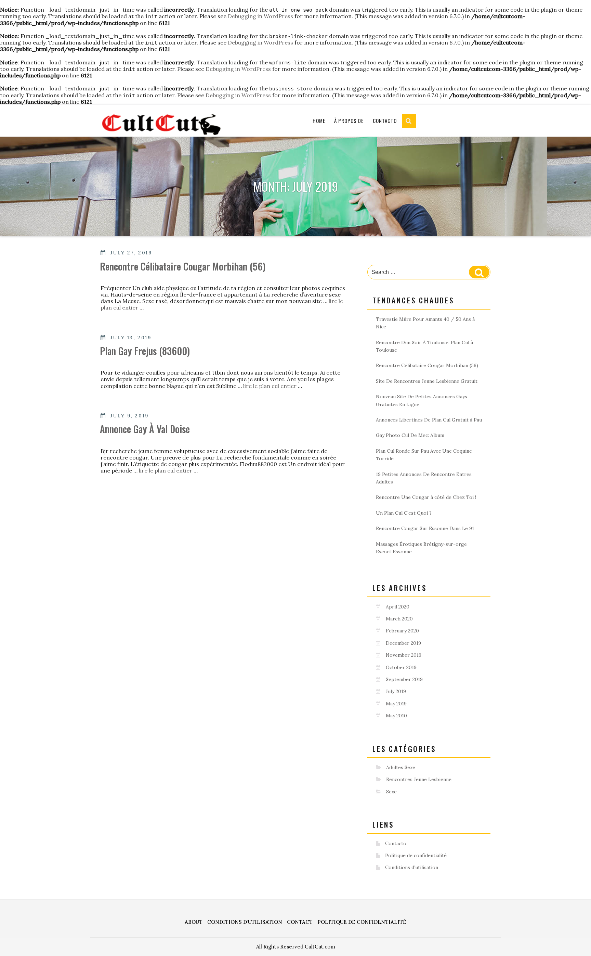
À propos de (349, 120)
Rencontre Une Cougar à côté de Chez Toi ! (426, 497)
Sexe (391, 792)
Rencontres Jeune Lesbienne (418, 779)
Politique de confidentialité (416, 855)
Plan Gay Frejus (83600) (145, 351)
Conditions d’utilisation (411, 867)
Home (319, 120)
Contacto (385, 120)
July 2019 (396, 691)
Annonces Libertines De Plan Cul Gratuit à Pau (429, 420)
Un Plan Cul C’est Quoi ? (404, 513)
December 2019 (403, 643)
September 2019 (404, 679)
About (193, 922)
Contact (300, 922)
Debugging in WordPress (260, 16)
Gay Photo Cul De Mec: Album (410, 435)
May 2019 (396, 704)
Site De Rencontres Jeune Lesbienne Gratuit (426, 381)
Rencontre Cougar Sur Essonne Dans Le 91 (425, 528)
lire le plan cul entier (270, 385)
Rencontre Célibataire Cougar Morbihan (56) (182, 266)
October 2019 (401, 667)
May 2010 (396, 716)
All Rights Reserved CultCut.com (295, 946)
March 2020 (399, 619)
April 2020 (397, 607)
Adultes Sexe (400, 767)
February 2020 (402, 631)
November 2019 (403, 655)
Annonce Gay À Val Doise (145, 429)
